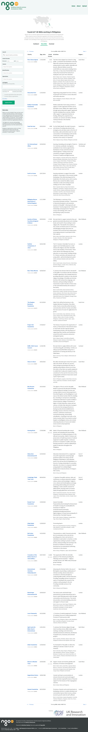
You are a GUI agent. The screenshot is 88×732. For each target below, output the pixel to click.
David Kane (63, 728)
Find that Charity (26, 725)
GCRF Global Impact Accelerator (50, 728)
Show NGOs (44, 44)
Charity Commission (30, 722)
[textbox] (8, 67)
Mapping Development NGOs (28, 728)
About (79, 6)
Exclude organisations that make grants (13, 94)
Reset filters (4, 98)
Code (18, 729)
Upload (84, 6)
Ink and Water (75, 728)
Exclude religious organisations (11, 96)
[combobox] (12, 66)
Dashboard (36, 44)
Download (51, 44)
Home (73, 6)
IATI (15, 729)
